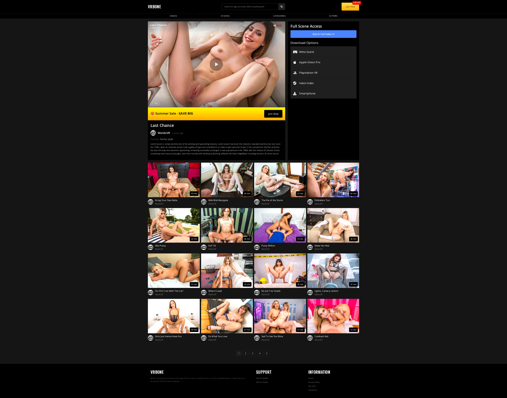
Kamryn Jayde (166, 139)
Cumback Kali (321, 336)
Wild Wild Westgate (218, 200)
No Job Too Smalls (270, 290)
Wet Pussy (160, 245)
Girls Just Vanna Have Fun (168, 336)
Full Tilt (212, 245)
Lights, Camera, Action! (326, 290)
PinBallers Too (322, 200)
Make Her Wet (322, 245)
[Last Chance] (216, 64)
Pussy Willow (268, 245)
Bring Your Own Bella (166, 200)
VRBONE (154, 7)
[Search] (281, 7)
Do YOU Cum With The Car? (169, 290)
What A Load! (215, 290)
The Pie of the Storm (272, 200)
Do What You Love (217, 336)
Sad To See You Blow (272, 336)
